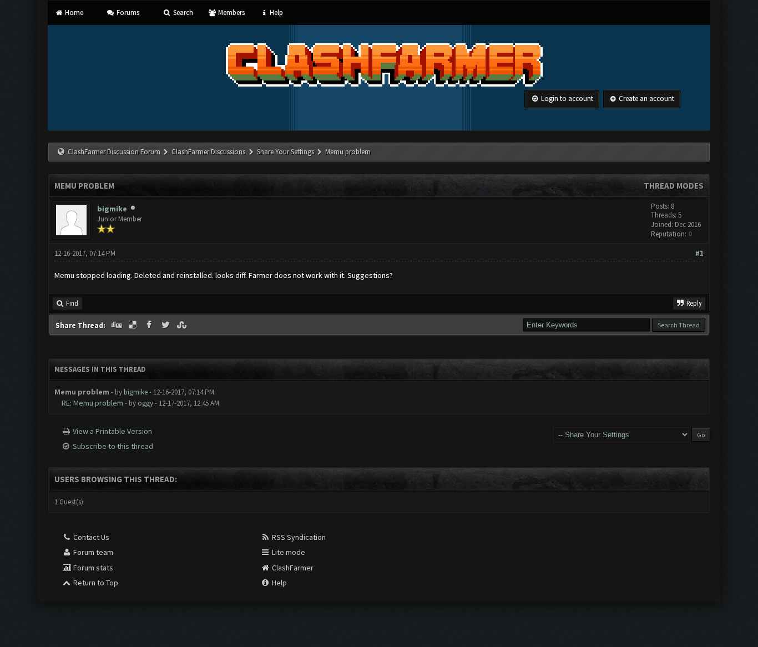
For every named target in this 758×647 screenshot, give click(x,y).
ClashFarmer (292, 568)
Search (182, 12)
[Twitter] (166, 325)
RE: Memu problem (92, 403)
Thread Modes (674, 185)
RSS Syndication (298, 537)
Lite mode (287, 552)
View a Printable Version (112, 431)
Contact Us (90, 537)
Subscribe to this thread (113, 446)
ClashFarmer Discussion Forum (114, 151)
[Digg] (117, 325)
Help (275, 12)
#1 (699, 253)
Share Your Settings (285, 151)
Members (230, 12)
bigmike (112, 209)
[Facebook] (149, 325)
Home (73, 12)
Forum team (92, 552)
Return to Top (95, 583)
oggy (145, 403)
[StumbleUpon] (183, 325)
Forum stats (92, 568)
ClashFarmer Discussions (209, 151)
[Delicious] (133, 325)
